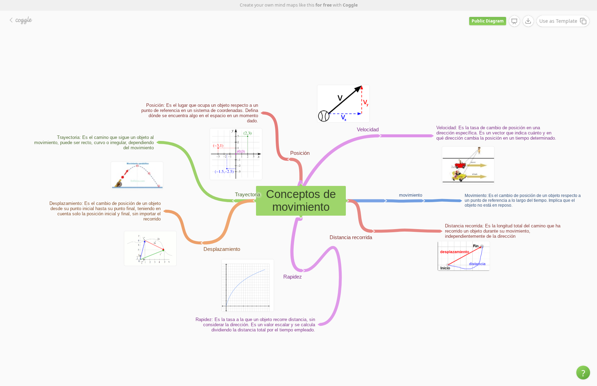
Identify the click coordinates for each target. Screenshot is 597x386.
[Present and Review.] (514, 21)
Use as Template (558, 21)
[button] (583, 372)
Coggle (350, 5)
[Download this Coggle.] (528, 21)
